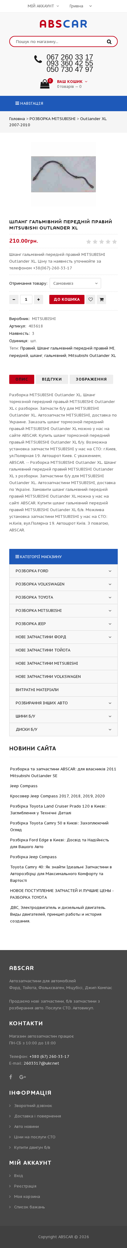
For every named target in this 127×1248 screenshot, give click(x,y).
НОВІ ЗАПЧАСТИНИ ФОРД (41, 637)
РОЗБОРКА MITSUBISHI (39, 610)
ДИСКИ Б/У (26, 729)
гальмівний (55, 355)
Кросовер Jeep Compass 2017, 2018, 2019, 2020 (57, 796)
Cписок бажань (29, 1207)
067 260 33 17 (70, 57)
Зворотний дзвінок (33, 1105)
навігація (31, 103)
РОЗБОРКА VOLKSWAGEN (40, 584)
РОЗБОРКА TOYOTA (34, 597)
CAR (63, 24)
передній (18, 355)
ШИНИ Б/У (25, 716)
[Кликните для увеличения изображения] (63, 174)
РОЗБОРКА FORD (32, 570)
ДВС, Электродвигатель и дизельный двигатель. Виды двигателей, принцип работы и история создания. (58, 914)
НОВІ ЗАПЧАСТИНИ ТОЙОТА (43, 650)
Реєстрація (25, 1186)
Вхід (18, 1175)
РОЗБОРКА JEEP (31, 623)
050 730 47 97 (70, 69)
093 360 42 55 (70, 63)
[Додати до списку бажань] (90, 299)
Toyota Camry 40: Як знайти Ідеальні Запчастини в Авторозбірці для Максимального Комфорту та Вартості (61, 873)
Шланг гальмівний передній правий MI (75, 348)
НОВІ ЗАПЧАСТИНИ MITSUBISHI (47, 663)
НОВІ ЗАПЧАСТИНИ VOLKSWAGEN (48, 676)
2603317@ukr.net (41, 1063)
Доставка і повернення (37, 1116)
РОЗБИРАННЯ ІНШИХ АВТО (42, 703)
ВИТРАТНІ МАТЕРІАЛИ (37, 689)
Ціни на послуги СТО (34, 1137)
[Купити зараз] (101, 299)
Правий (27, 348)
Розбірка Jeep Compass (33, 856)
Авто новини (26, 1126)
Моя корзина (27, 1196)
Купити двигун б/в (32, 1147)
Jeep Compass (24, 785)
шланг (36, 355)
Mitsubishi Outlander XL (92, 355)
